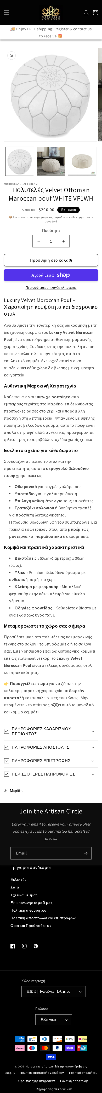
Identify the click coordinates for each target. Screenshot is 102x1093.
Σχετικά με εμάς (24, 895)
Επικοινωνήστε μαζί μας (31, 902)
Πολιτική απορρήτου (28, 910)
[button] (6, 12)
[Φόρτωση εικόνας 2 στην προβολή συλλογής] (51, 161)
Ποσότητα (51, 230)
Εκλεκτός (18, 879)
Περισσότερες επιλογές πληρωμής (51, 288)
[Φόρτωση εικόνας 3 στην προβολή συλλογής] (82, 161)
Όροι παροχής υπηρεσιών (36, 1081)
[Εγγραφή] (85, 853)
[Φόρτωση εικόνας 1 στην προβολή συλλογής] (19, 161)
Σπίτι (14, 887)
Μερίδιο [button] (17, 790)
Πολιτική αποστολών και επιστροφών (43, 918)
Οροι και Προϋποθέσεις (31, 925)
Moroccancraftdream (40, 1066)
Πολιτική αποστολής (74, 1081)
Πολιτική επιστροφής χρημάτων (42, 1073)
